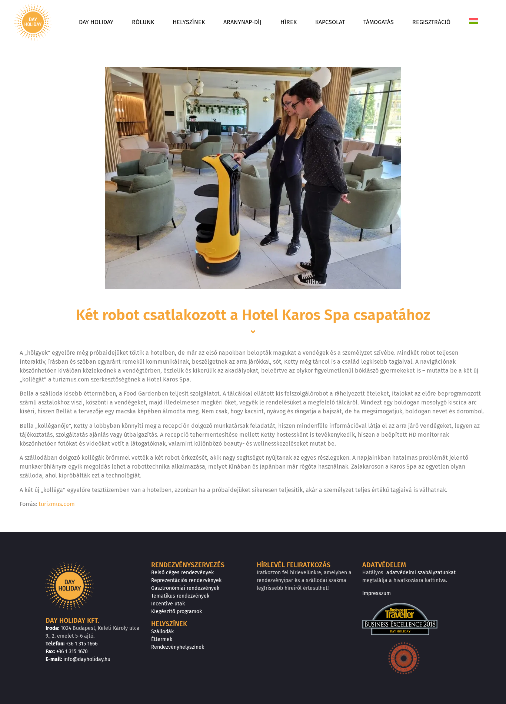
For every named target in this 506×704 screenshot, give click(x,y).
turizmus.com (57, 504)
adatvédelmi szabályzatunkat (421, 572)
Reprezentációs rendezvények (186, 580)
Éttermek (161, 639)
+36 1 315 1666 (81, 644)
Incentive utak (168, 604)
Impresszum (376, 593)
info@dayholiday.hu (86, 659)
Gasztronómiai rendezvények (185, 588)
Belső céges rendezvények (182, 572)
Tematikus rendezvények (180, 596)
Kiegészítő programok (176, 611)
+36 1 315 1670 (72, 651)
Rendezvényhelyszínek (177, 647)
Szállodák (162, 631)
